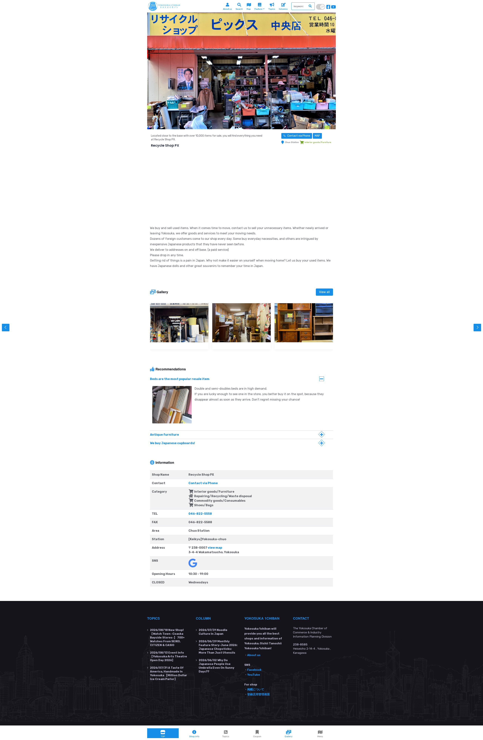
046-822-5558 (200, 513)
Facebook (254, 670)
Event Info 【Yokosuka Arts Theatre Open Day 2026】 (168, 656)
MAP (317, 135)
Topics (153, 618)
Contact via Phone (298, 135)
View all (324, 292)
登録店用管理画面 (258, 694)
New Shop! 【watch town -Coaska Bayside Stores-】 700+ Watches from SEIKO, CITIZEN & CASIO (167, 637)
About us (254, 655)
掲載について (255, 689)
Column (203, 618)
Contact (301, 618)
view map (215, 547)
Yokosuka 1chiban (261, 618)
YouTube (253, 674)
